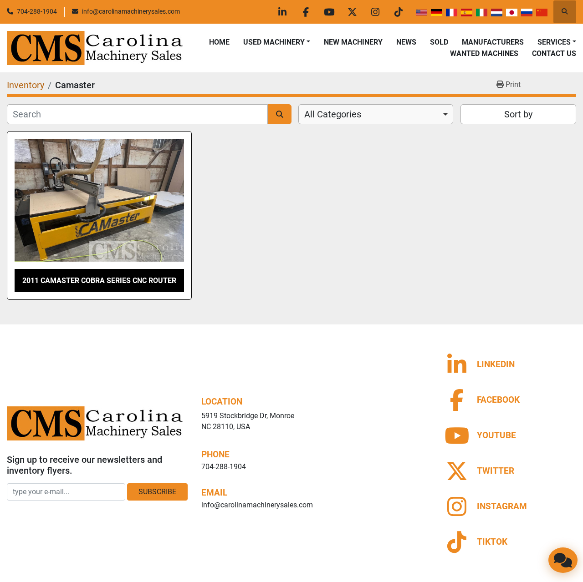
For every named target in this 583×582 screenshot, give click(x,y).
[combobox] (375, 114)
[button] (276, 42)
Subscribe (157, 491)
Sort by (518, 114)
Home (219, 42)
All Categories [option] (332, 114)
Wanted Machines (484, 53)
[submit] (280, 114)
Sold (439, 42)
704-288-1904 (37, 11)
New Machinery (353, 42)
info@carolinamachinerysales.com (131, 11)
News (406, 42)
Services (554, 42)
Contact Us (554, 53)
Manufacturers (493, 42)
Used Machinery (274, 42)
